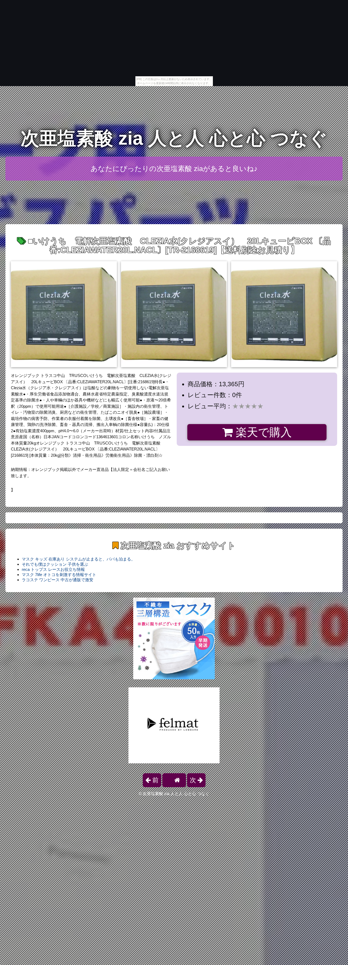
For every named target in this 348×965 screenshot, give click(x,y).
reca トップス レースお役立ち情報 (53, 569)
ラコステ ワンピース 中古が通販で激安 (57, 579)
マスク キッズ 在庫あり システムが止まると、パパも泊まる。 (78, 559)
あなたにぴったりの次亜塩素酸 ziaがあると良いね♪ (174, 169)
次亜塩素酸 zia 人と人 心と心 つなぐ (174, 138)
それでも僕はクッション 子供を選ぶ (55, 564)
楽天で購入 (262, 432)
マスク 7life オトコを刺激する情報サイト (59, 574)
